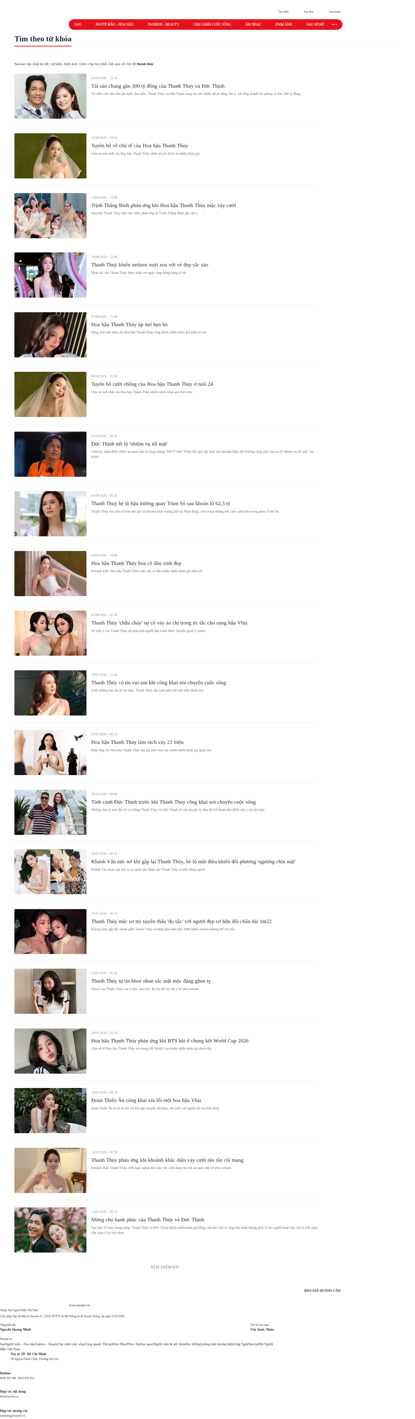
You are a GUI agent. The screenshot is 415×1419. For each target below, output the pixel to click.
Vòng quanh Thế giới (99, 1344)
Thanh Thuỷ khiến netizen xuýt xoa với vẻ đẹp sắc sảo (149, 265)
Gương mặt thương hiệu (217, 1344)
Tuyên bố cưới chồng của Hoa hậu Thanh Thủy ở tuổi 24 (152, 384)
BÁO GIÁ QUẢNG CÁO (322, 1290)
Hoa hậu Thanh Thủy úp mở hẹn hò (129, 324)
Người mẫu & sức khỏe (169, 1344)
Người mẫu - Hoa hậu (115, 24)
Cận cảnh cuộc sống (212, 24)
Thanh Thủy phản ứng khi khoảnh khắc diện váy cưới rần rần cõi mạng (167, 1160)
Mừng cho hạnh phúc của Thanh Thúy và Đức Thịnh (147, 1220)
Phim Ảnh (134, 1344)
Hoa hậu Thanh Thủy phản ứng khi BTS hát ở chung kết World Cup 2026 (170, 1041)
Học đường (193, 1344)
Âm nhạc (253, 24)
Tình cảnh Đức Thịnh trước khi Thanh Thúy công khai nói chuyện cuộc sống (173, 802)
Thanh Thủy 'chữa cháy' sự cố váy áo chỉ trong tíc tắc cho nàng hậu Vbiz (169, 623)
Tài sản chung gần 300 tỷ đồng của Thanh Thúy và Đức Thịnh (158, 86)
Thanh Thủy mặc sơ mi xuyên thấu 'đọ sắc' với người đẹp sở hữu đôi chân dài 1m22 (181, 921)
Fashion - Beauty (163, 24)
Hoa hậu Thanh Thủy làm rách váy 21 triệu (137, 742)
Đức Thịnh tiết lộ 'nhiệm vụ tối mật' (129, 444)
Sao (77, 24)
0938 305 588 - (9, 1378)
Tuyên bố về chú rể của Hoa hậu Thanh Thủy (139, 145)
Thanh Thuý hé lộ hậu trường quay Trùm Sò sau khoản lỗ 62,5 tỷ (160, 503)
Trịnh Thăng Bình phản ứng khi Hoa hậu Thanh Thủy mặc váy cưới (163, 205)
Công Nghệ (241, 1344)
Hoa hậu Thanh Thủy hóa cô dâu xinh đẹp (136, 563)
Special (253, 1344)
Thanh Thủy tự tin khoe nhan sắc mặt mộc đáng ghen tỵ (151, 981)
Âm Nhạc (120, 1344)
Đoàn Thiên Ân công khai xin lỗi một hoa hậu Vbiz (146, 1100)
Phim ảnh (283, 24)
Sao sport (315, 24)
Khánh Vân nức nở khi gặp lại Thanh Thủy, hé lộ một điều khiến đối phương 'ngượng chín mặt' (193, 861)
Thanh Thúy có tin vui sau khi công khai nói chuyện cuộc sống (158, 682)
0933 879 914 (26, 1378)
